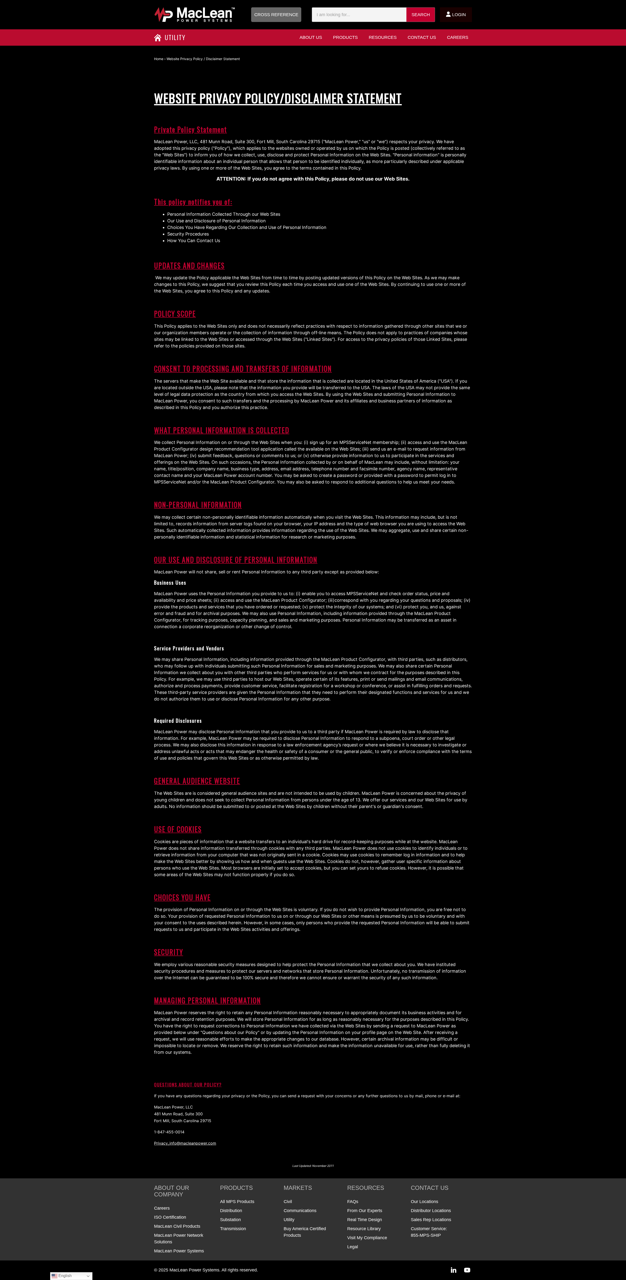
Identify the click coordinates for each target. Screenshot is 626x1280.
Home (158, 59)
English (64, 1276)
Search (421, 14)
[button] (276, 14)
